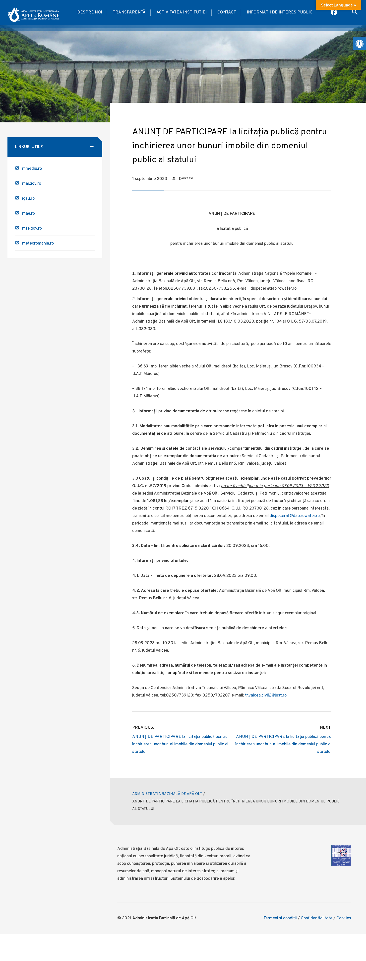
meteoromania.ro (38, 243)
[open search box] (355, 12)
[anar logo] (33, 12)
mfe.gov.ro (32, 228)
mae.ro (28, 213)
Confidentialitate (316, 918)
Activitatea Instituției (181, 12)
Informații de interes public (279, 12)
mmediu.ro (32, 169)
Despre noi (89, 12)
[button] (359, 43)
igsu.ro (28, 198)
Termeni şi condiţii (280, 918)
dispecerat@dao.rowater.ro (295, 516)
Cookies (343, 918)
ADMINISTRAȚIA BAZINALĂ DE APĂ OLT (167, 794)
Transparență (129, 12)
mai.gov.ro (31, 183)
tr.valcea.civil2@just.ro (266, 695)
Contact (226, 12)
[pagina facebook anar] (334, 12)
